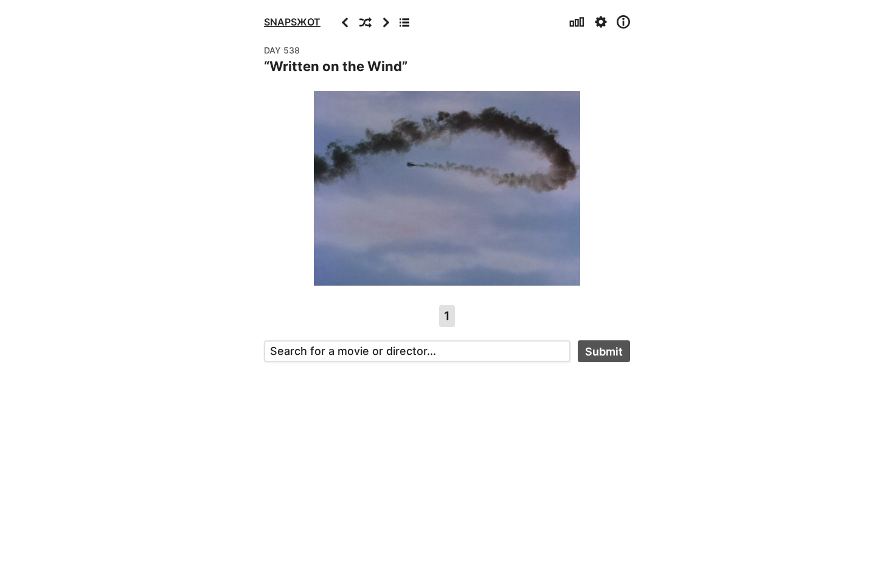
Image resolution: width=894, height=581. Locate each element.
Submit (604, 351)
